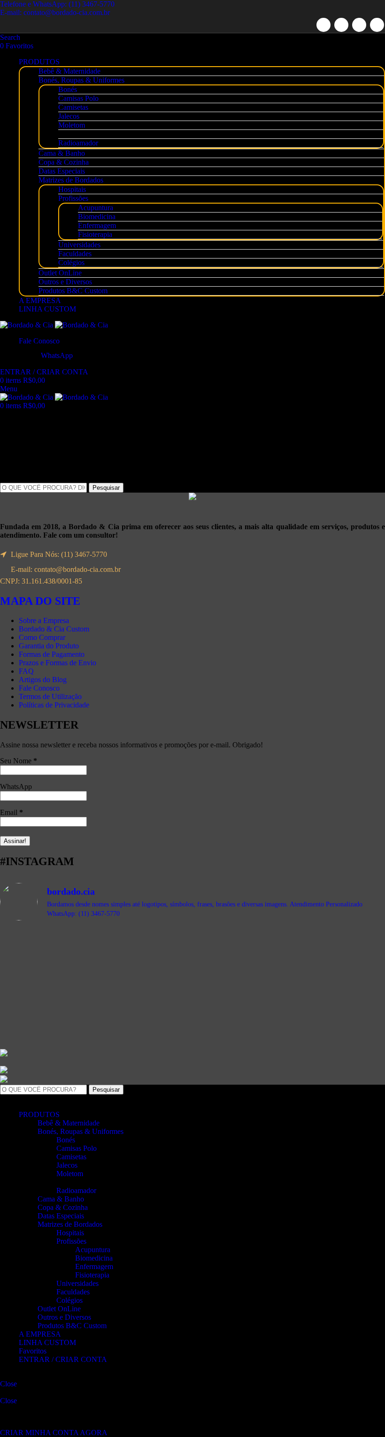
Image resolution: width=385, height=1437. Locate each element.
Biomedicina (97, 216)
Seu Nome (18, 761)
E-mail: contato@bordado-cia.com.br (55, 12)
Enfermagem (97, 225)
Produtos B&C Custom (73, 291)
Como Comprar (42, 637)
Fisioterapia (95, 234)
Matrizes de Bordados (70, 180)
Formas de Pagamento (52, 654)
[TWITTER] (341, 25)
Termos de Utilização (50, 696)
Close (8, 1384)
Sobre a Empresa (44, 620)
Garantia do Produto (49, 646)
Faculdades (75, 254)
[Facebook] (323, 25)
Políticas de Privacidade (54, 705)
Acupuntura (95, 208)
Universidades (79, 245)
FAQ (26, 671)
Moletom (71, 125)
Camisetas (73, 107)
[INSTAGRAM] (377, 25)
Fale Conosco (39, 688)
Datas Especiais (61, 171)
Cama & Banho (61, 153)
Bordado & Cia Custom (54, 629)
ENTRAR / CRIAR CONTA (63, 1359)
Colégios (71, 262)
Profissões (73, 198)
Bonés (67, 89)
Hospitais (72, 189)
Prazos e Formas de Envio (57, 663)
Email (11, 812)
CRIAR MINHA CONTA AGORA (54, 1433)
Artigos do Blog (43, 680)
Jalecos (68, 116)
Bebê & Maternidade (69, 71)
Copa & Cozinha (63, 162)
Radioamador (78, 143)
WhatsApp (16, 787)
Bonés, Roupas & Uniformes (81, 80)
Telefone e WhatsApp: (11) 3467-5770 (57, 4)
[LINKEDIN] (359, 25)
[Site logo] (27, 325)
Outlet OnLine (60, 273)
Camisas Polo (78, 98)
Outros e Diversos (65, 282)
